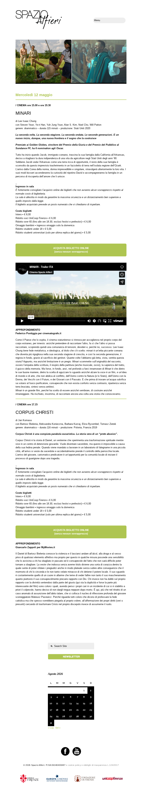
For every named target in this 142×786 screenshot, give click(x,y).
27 (70, 716)
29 (84, 716)
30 (90, 716)
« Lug (51, 728)
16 (91, 703)
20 (70, 710)
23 (90, 710)
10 (51, 703)
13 (71, 703)
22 (84, 710)
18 (57, 710)
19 (64, 710)
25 (57, 716)
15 (84, 703)
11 (57, 703)
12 (63, 703)
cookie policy (74, 765)
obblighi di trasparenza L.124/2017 (101, 765)
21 (77, 710)
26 (63, 716)
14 (77, 703)
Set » (57, 728)
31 (51, 723)
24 (51, 716)
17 (51, 710)
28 (77, 716)
